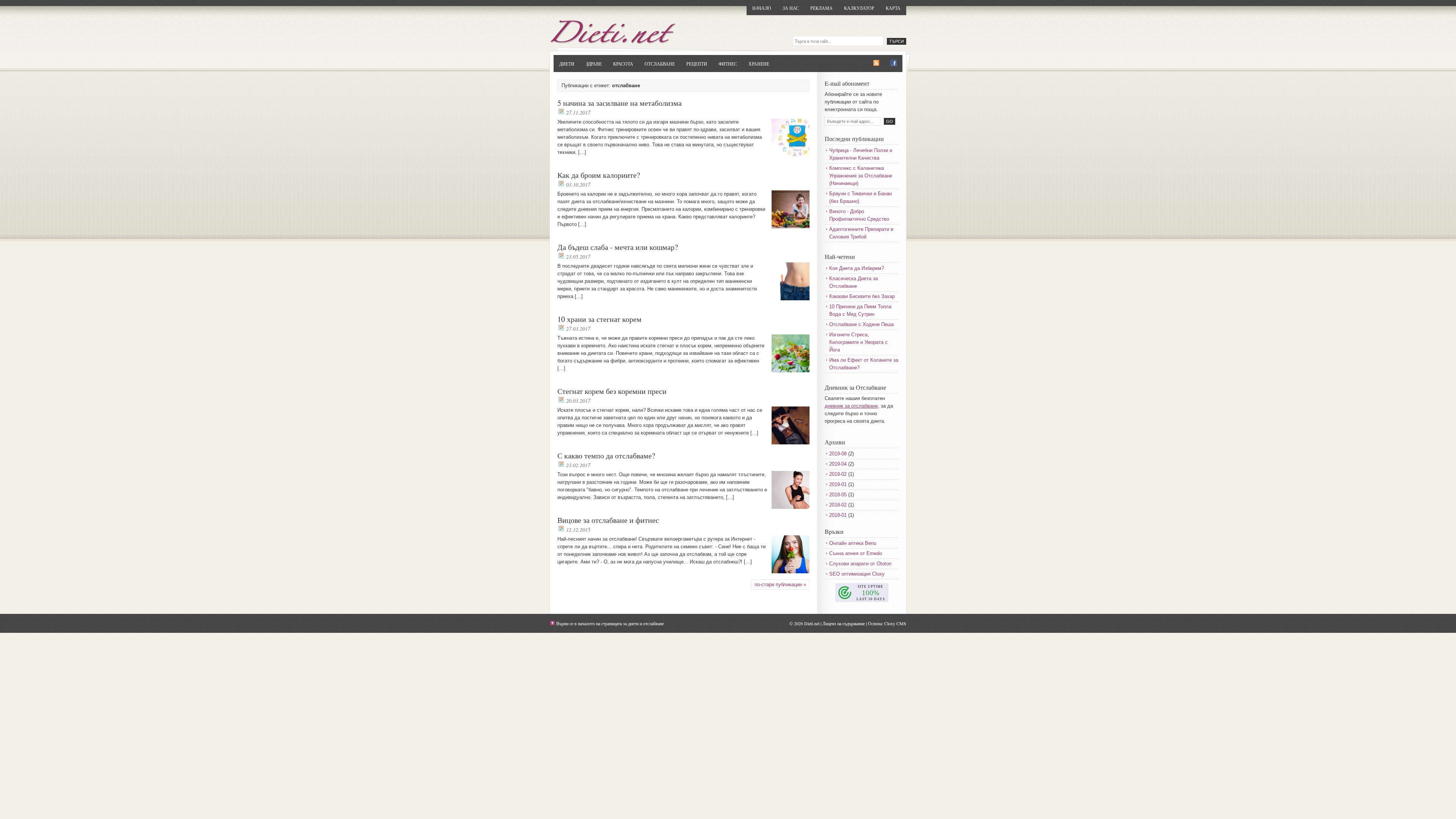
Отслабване (660, 64)
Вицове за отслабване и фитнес (608, 520)
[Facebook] (893, 63)
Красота (623, 64)
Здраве (594, 64)
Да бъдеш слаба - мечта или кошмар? (617, 247)
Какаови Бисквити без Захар (862, 296)
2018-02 (838, 505)
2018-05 (838, 494)
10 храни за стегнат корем (599, 319)
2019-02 (838, 474)
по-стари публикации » (780, 584)
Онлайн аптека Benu (852, 543)
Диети (566, 64)
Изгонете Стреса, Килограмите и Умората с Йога (858, 342)
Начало (761, 8)
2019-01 (838, 484)
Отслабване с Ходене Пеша (861, 324)
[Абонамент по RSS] (876, 63)
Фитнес (728, 64)
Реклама (821, 8)
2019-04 (838, 464)
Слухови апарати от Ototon (860, 563)
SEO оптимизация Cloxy (857, 574)
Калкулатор (859, 8)
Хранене (758, 64)
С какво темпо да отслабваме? (606, 455)
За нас (791, 8)
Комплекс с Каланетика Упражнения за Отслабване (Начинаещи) (860, 175)
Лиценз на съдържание (843, 623)
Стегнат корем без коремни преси (612, 391)
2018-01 (838, 515)
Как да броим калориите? (598, 175)
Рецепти (696, 64)
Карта (893, 8)
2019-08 (838, 454)
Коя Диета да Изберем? (856, 268)
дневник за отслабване (851, 406)
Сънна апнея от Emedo (855, 553)
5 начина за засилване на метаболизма (619, 103)
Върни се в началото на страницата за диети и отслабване (610, 623)
